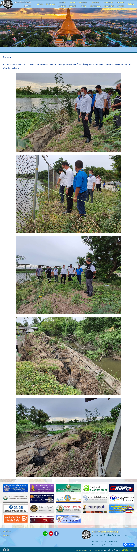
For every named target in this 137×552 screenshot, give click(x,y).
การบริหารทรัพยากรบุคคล (95, 4)
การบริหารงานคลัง (83, 4)
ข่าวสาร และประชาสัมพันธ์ (109, 4)
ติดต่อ (7, 535)
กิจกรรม (7, 58)
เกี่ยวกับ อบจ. (50, 4)
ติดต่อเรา (131, 4)
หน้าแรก (40, 4)
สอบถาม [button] (130, 544)
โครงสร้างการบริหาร (62, 4)
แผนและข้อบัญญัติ (72, 4)
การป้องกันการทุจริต (120, 4)
